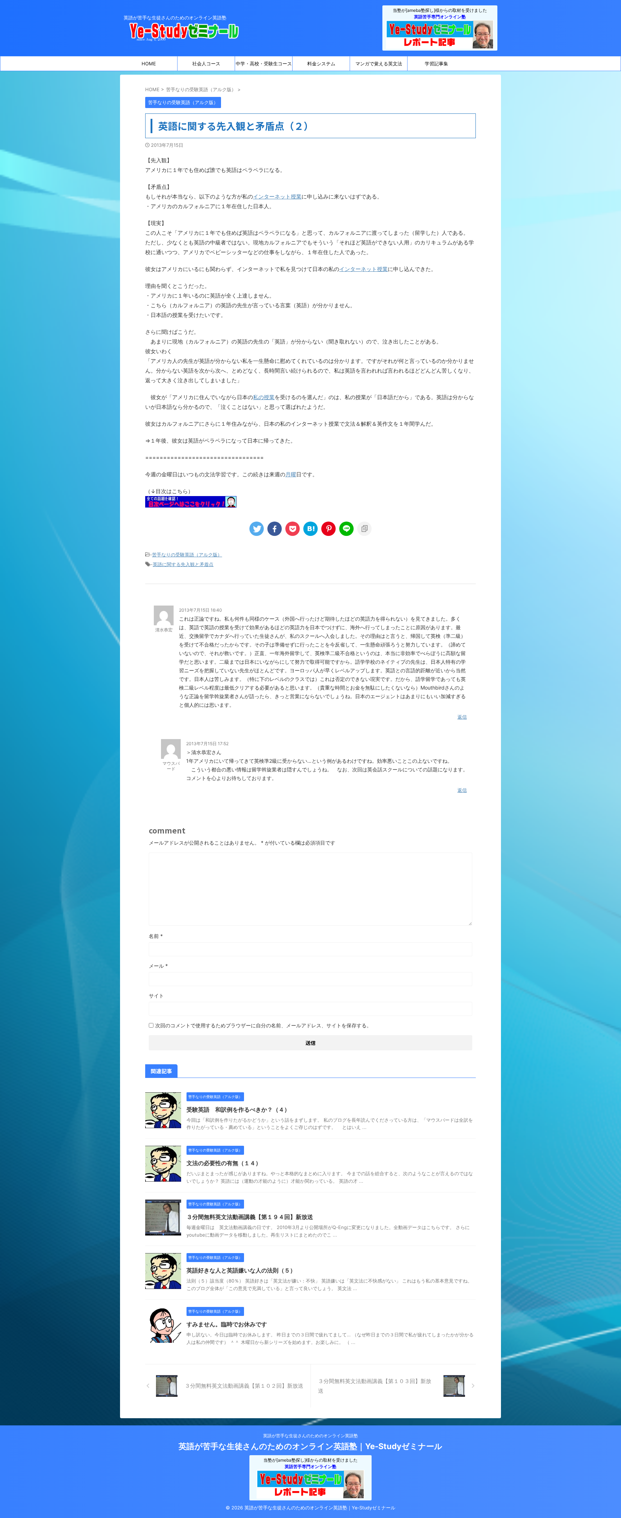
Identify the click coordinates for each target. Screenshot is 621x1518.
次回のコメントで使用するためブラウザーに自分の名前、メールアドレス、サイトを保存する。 (263, 1025)
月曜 (290, 474)
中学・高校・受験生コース (264, 63)
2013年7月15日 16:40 (200, 610)
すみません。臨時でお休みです (227, 1324)
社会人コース (206, 63)
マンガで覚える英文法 (378, 63)
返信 (462, 717)
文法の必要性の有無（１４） (224, 1163)
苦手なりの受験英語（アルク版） (187, 554)
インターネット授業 (277, 196)
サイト (156, 995)
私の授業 (264, 397)
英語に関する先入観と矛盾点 (183, 564)
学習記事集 (436, 63)
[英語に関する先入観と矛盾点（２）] (310, 529)
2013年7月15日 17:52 (207, 743)
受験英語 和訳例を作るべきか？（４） (238, 1109)
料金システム (321, 63)
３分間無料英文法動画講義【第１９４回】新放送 (250, 1216)
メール (158, 966)
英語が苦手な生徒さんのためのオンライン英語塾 (310, 1435)
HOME (149, 63)
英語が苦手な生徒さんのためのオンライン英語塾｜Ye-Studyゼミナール (310, 1446)
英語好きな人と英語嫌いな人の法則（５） (241, 1270)
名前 (156, 936)
